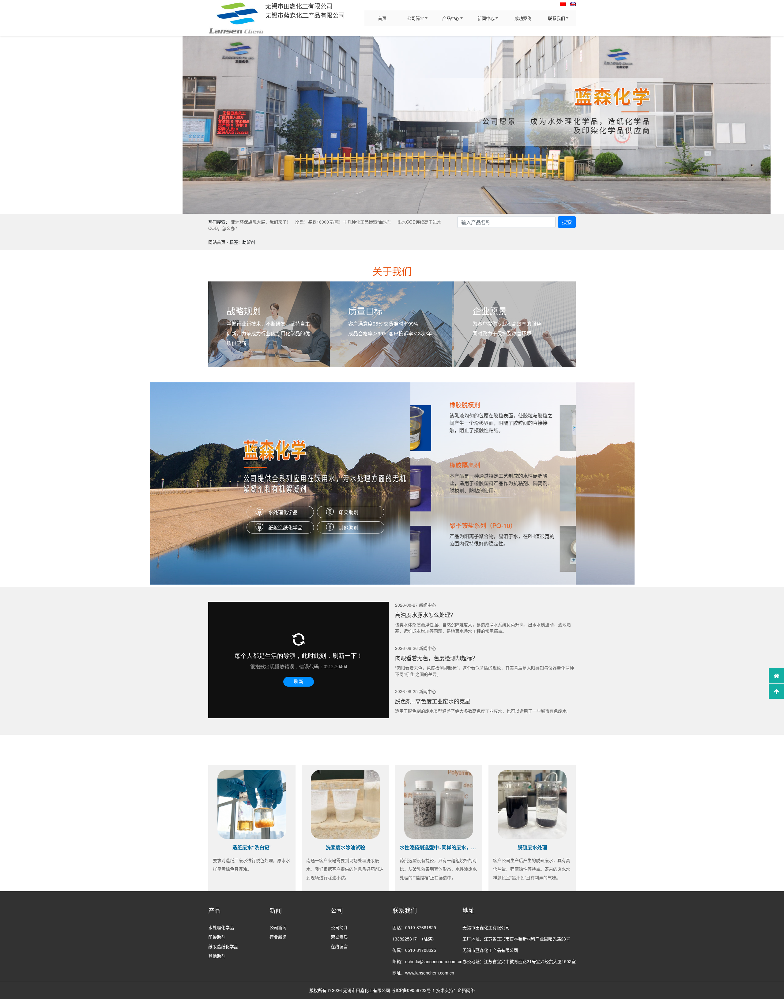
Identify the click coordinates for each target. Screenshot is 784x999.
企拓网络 (466, 990)
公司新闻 (278, 927)
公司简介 (415, 18)
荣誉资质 (339, 937)
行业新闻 (278, 937)
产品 (214, 910)
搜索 (567, 221)
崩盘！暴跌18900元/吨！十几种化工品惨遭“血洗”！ (344, 222)
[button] (7, 125)
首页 (382, 18)
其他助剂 (348, 527)
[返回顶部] (776, 691)
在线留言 (339, 946)
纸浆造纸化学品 (285, 527)
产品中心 (450, 18)
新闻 (276, 910)
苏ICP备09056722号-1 (413, 990)
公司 (337, 910)
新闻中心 (486, 18)
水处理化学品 (283, 512)
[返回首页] (776, 675)
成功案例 (523, 18)
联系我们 (556, 18)
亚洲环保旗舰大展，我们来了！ (261, 222)
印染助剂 (348, 512)
